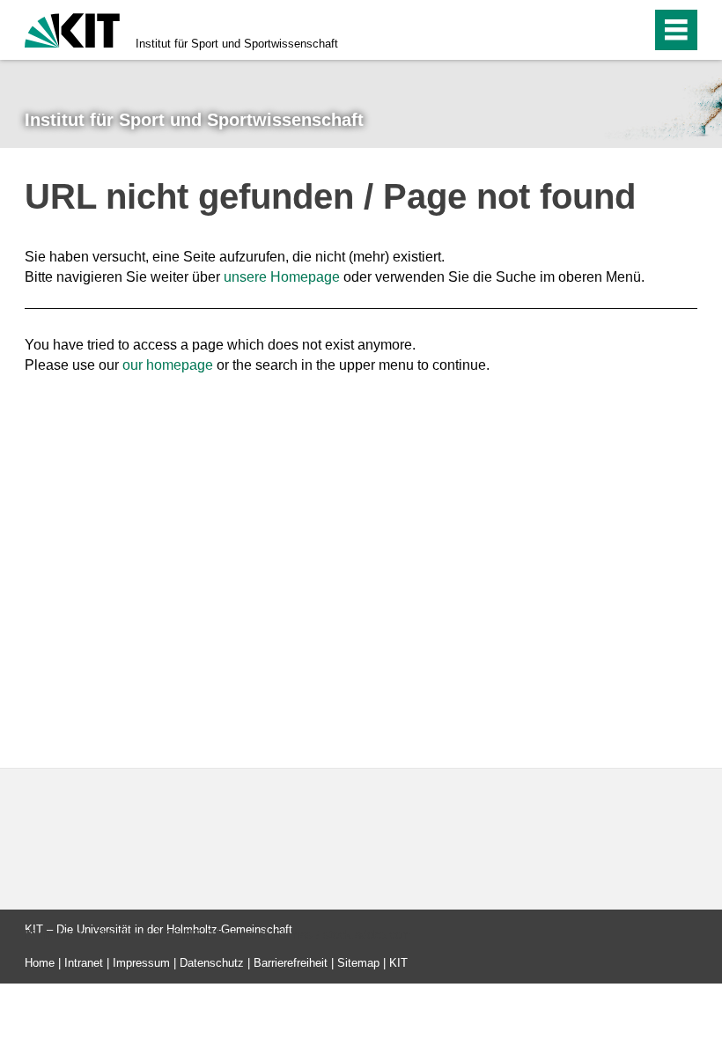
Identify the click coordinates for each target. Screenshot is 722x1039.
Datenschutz (212, 962)
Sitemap (358, 962)
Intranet (83, 962)
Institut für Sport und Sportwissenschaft (237, 43)
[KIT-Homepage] (72, 28)
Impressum (141, 962)
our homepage (167, 364)
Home (40, 962)
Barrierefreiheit (291, 962)
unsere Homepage (282, 276)
